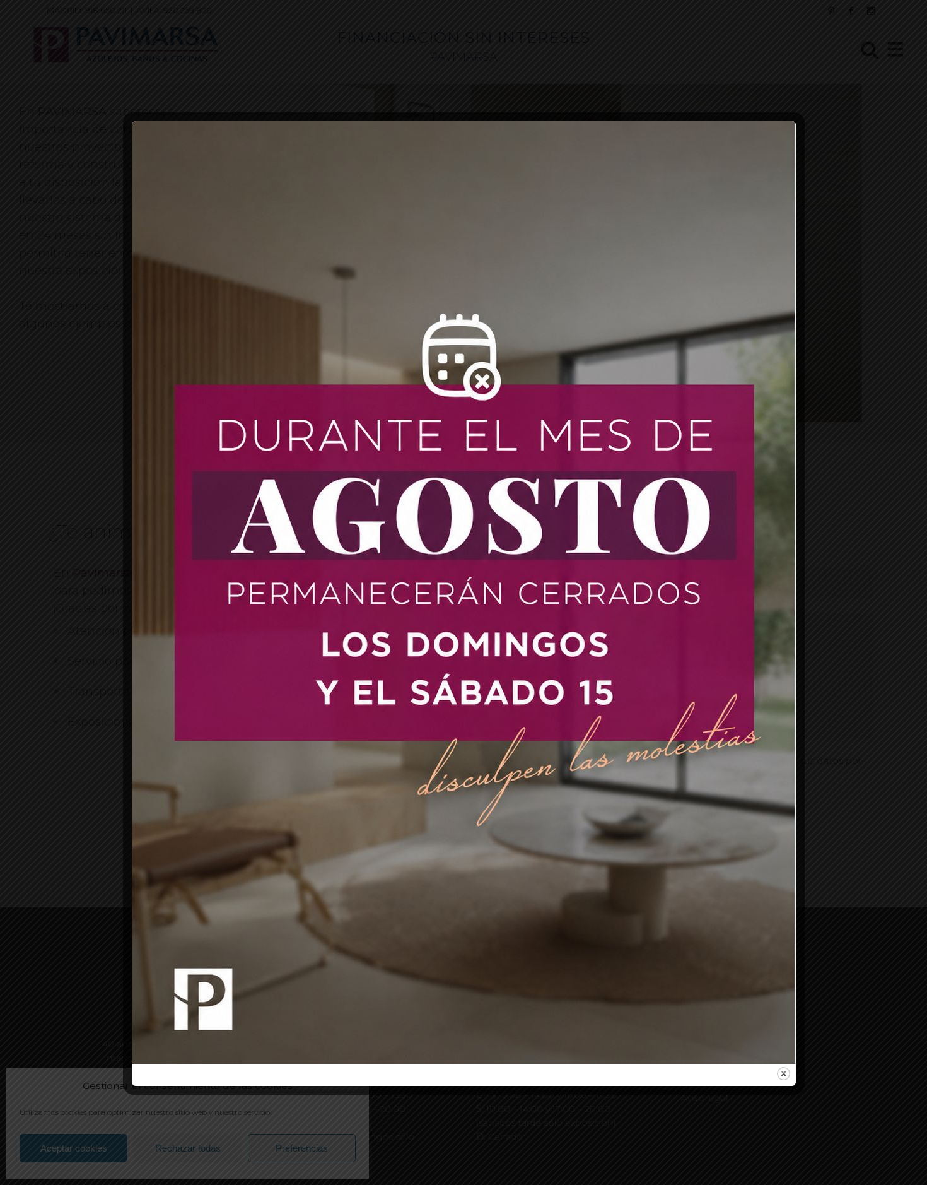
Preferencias (302, 1148)
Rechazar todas (188, 1148)
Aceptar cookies (73, 1148)
